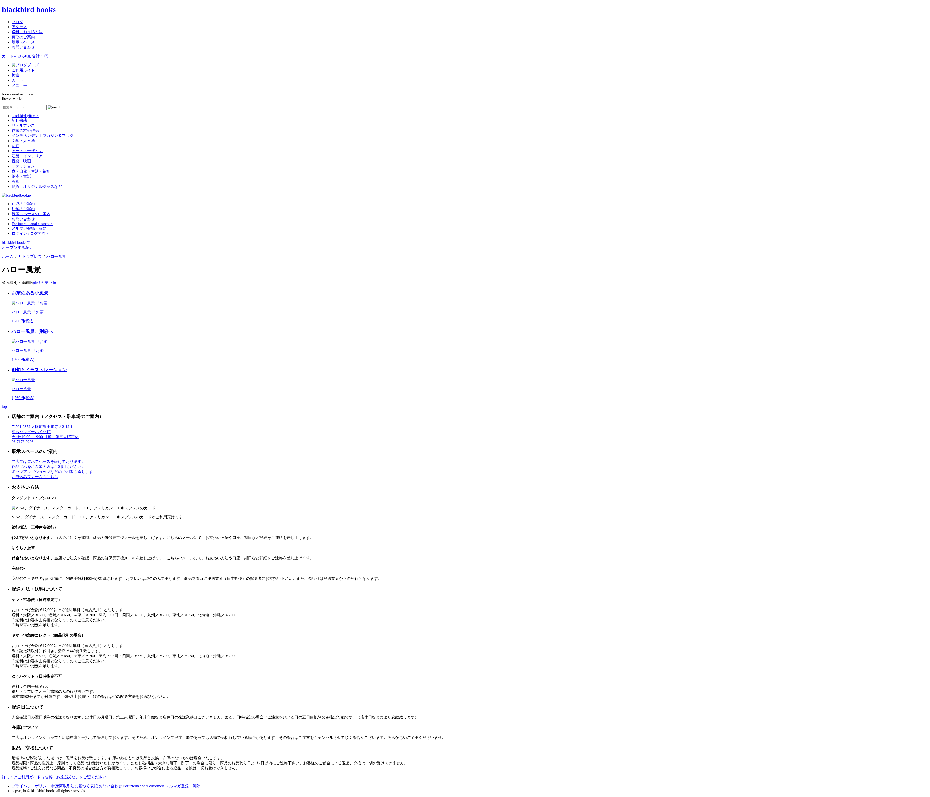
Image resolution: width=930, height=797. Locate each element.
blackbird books (29, 9)
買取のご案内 (23, 37)
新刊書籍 (19, 120)
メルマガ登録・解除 (29, 228)
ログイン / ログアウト (30, 233)
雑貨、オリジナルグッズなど (37, 186)
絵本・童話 (21, 176)
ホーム (8, 256)
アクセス (19, 27)
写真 (15, 146)
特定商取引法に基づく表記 (74, 786)
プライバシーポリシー (31, 786)
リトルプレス (23, 125)
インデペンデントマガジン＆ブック (43, 136)
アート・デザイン (27, 151)
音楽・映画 (21, 161)
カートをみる (25, 56)
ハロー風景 (56, 256)
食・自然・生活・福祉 (31, 171)
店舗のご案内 (23, 209)
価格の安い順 (44, 283)
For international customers (32, 224)
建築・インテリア (27, 156)
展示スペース (23, 42)
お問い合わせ (23, 47)
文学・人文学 (23, 141)
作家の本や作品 (25, 130)
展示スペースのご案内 (31, 214)
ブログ (17, 22)
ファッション (23, 166)
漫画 (15, 181)
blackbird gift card (25, 116)
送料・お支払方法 (27, 32)
